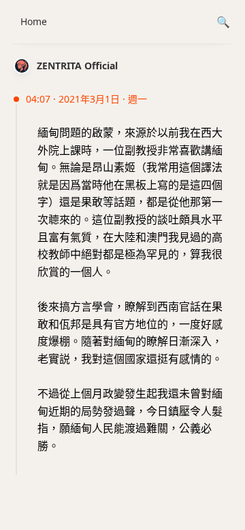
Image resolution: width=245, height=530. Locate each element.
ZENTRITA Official (77, 65)
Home (33, 21)
